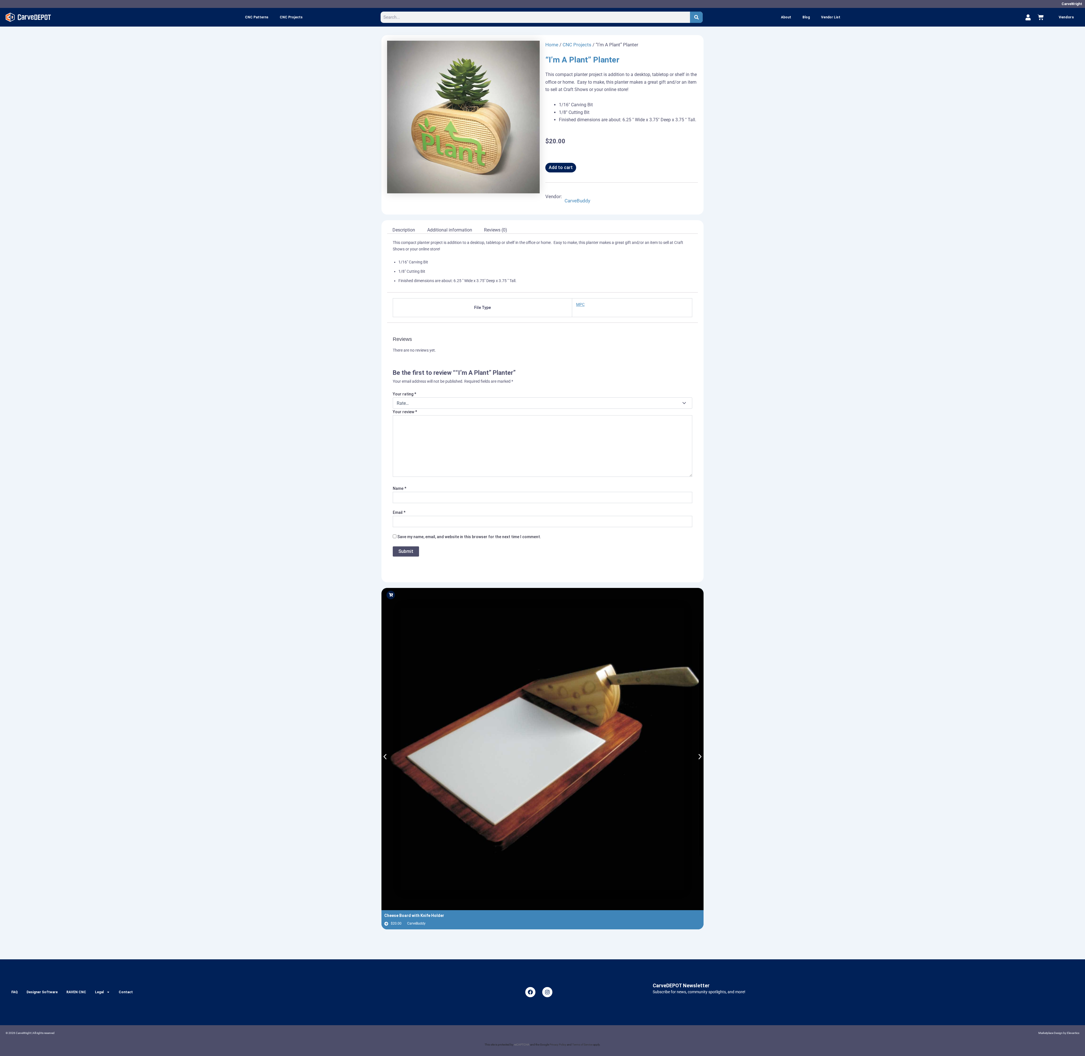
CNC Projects (291, 17)
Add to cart (561, 167)
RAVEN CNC (76, 992)
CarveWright (1072, 4)
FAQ (14, 992)
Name (399, 488)
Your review (405, 412)
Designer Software (42, 992)
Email (399, 512)
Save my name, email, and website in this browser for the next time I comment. (469, 537)
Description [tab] (403, 230)
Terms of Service (582, 1044)
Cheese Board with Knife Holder (414, 915)
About (786, 17)
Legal (99, 992)
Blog (806, 17)
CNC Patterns (256, 17)
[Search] (696, 17)
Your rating (404, 394)
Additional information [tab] (449, 230)
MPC (580, 304)
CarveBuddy (577, 201)
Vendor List (830, 17)
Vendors (1066, 17)
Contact (126, 992)
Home (551, 44)
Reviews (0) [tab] (495, 230)
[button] (385, 756)
